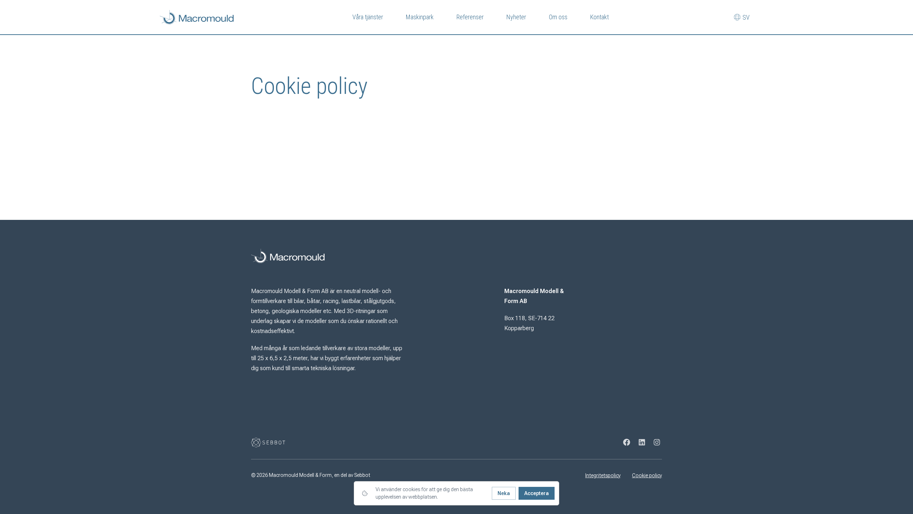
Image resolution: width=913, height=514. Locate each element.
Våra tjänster (367, 17)
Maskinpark (420, 17)
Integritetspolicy (603, 475)
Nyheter (516, 17)
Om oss (558, 17)
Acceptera (536, 493)
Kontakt (599, 17)
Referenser (470, 17)
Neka (504, 493)
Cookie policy (647, 475)
